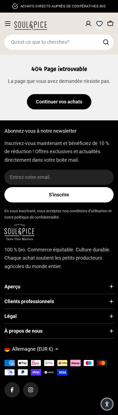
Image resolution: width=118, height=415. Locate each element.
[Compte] (88, 23)
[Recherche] (106, 42)
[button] (107, 404)
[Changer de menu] (7, 23)
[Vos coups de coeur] (99, 23)
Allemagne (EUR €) (32, 349)
